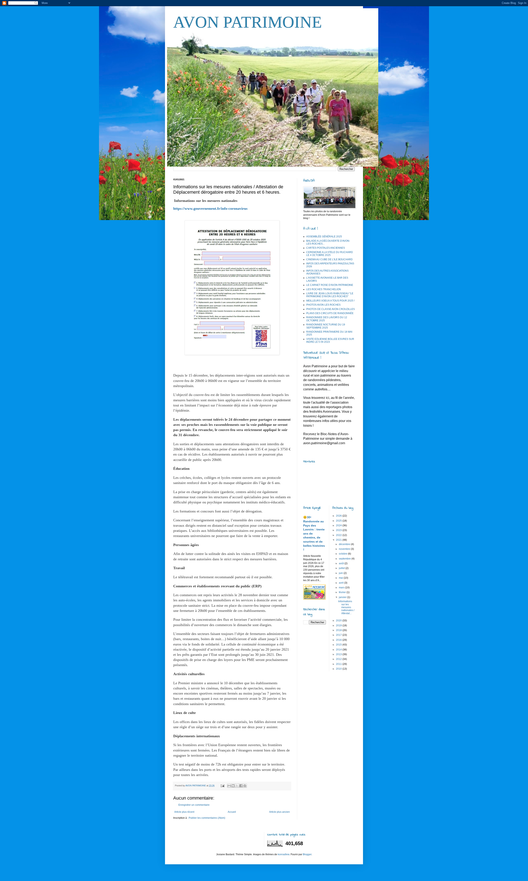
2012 (339, 659)
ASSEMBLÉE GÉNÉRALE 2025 (324, 236)
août (341, 563)
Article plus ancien (279, 811)
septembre (345, 558)
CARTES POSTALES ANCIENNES (325, 247)
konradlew (283, 854)
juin (341, 573)
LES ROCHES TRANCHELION (323, 289)
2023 (339, 530)
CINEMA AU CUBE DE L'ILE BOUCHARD (329, 259)
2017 (339, 635)
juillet (342, 568)
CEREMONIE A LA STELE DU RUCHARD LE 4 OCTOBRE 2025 (329, 254)
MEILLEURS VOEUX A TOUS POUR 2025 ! (330, 300)
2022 (339, 535)
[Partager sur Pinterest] (245, 786)
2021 (339, 539)
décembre (345, 544)
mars (342, 587)
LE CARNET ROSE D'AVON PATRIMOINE (329, 285)
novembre (345, 549)
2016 (339, 639)
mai (341, 577)
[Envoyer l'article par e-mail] (222, 785)
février (342, 592)
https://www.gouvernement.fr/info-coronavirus (210, 208)
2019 (339, 625)
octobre (343, 553)
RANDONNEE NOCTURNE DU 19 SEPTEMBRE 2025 (325, 326)
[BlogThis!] (233, 786)
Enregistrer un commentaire (194, 804)
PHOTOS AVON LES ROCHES (323, 304)
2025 (339, 520)
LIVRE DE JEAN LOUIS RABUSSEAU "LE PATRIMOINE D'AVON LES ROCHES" (329, 295)
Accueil (232, 811)
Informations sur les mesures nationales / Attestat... (346, 607)
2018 (339, 630)
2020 (339, 620)
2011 (339, 664)
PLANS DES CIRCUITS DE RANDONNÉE (330, 313)
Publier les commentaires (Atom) (207, 817)
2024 (339, 525)
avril (341, 582)
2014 (339, 649)
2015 (339, 644)
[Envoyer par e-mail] (229, 786)
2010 (339, 668)
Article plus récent (184, 811)
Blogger (307, 854)
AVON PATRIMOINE (247, 22)
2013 (339, 654)
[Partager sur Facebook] (241, 786)
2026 (339, 515)
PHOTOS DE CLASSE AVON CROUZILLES (330, 309)
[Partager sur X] (237, 786)
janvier (343, 597)
